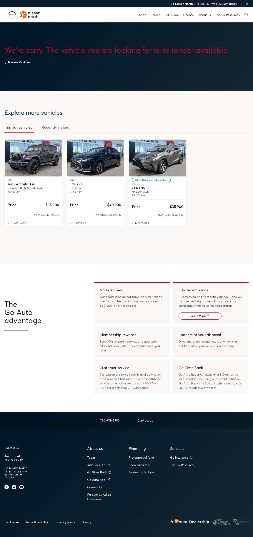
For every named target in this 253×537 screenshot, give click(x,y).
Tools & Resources (227, 15)
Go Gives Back (97, 472)
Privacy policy (66, 522)
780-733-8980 (13, 459)
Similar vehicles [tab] (19, 127)
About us (204, 15)
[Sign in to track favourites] (57, 144)
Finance (188, 15)
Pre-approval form (141, 457)
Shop (142, 15)
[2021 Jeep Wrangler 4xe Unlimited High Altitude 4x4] (33, 158)
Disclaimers (11, 522)
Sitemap (86, 522)
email (119, 383)
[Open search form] (246, 15)
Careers (92, 487)
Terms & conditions (38, 522)
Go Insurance (179, 457)
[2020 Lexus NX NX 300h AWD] (157, 158)
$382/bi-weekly (111, 215)
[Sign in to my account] (247, 3)
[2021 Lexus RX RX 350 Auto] (95, 158)
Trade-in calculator (142, 472)
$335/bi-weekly (50, 215)
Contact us (11, 448)
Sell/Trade (172, 15)
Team (91, 457)
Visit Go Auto (96, 465)
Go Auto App (96, 480)
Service (155, 15)
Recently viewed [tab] (55, 127)
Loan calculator (139, 465)
